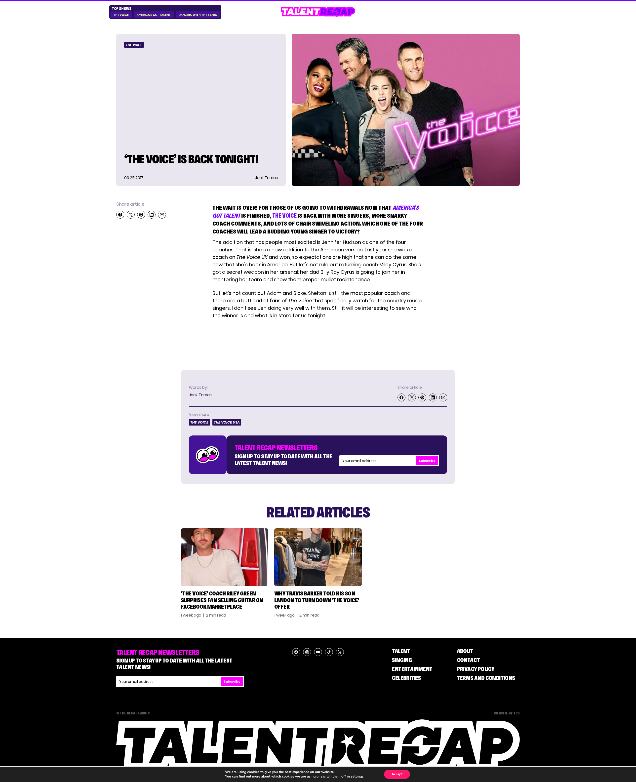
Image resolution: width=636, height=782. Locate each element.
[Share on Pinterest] (141, 215)
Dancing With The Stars (198, 15)
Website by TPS (507, 713)
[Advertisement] (485, 275)
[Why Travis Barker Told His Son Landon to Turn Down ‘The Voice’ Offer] (318, 557)
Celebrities (406, 677)
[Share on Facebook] (120, 215)
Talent (401, 651)
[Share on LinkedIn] (152, 215)
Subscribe (427, 461)
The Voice (120, 15)
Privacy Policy (475, 668)
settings (357, 776)
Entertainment (412, 668)
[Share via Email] (162, 215)
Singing (402, 660)
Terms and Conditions (486, 677)
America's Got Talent (154, 15)
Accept (397, 774)
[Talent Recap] (318, 12)
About (465, 651)
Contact (468, 660)
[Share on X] (131, 215)
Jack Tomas (200, 395)
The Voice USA (227, 422)
